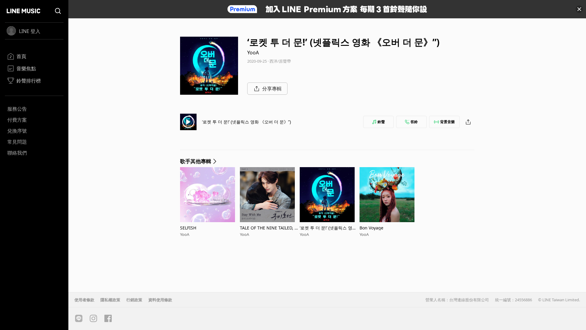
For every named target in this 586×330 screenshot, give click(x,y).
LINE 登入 (29, 31)
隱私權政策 (110, 299)
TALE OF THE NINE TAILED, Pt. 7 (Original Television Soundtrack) (270, 227)
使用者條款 (84, 299)
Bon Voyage (371, 227)
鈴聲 (381, 121)
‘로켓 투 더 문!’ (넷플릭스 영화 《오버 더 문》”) (246, 122)
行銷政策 (134, 299)
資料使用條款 (160, 299)
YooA (253, 52)
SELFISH (188, 227)
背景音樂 (447, 121)
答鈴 (414, 121)
